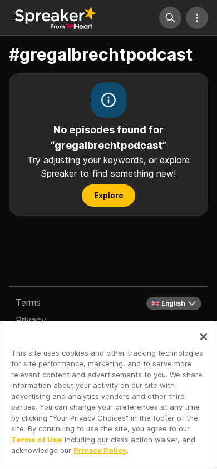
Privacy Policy (100, 450)
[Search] (170, 18)
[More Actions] (197, 18)
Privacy (31, 320)
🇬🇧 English (168, 303)
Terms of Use (36, 439)
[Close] (203, 337)
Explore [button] (109, 195)
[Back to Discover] (55, 18)
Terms (28, 302)
